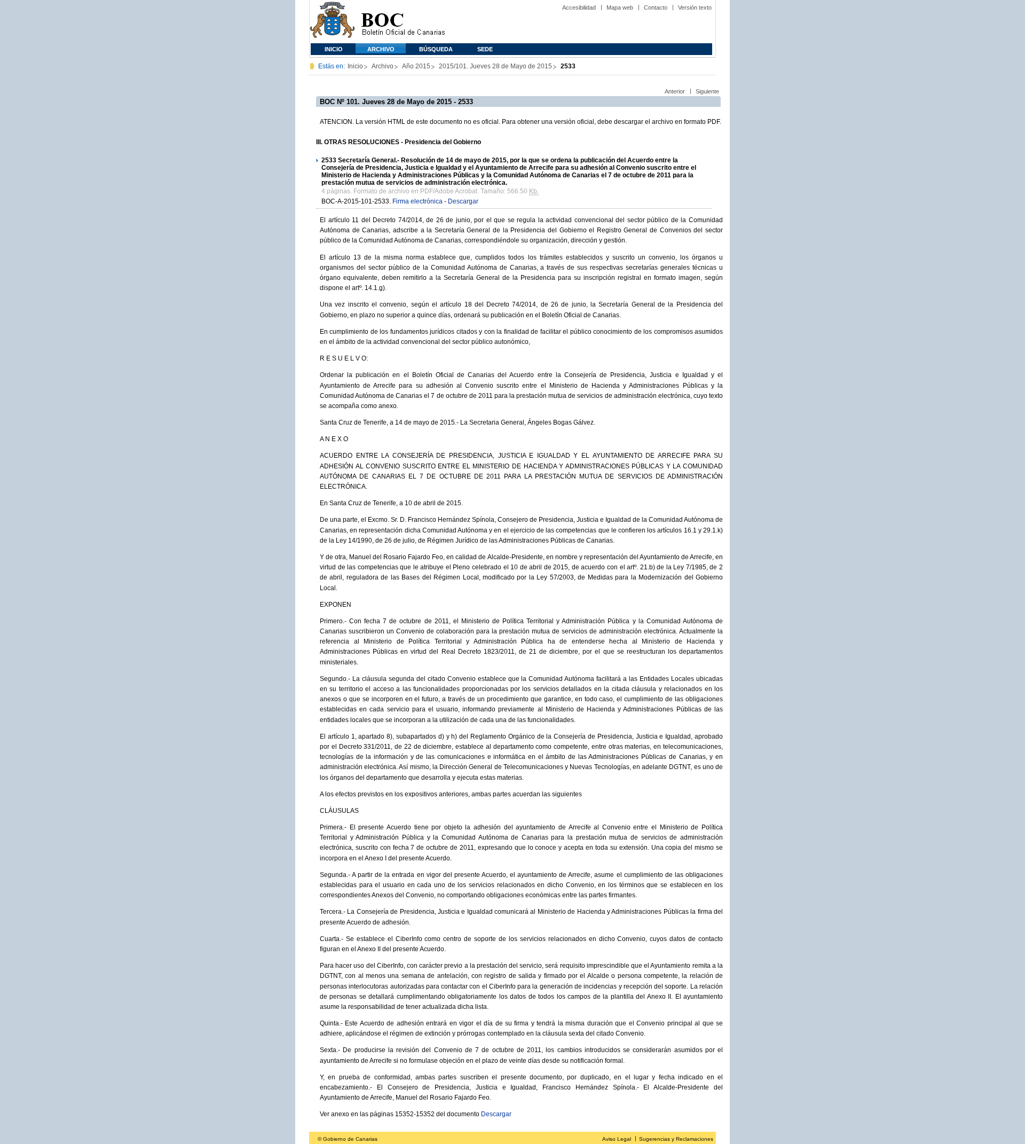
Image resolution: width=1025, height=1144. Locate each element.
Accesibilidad (579, 7)
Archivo (381, 49)
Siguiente (707, 91)
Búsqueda (436, 49)
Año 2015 (416, 66)
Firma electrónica (417, 201)
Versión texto (695, 7)
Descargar (463, 201)
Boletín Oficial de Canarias (403, 21)
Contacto (655, 7)
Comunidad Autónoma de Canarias (332, 21)
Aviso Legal (616, 1139)
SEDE (485, 49)
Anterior (675, 91)
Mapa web (619, 7)
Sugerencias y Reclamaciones (676, 1139)
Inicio (334, 49)
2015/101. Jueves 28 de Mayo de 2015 (495, 66)
